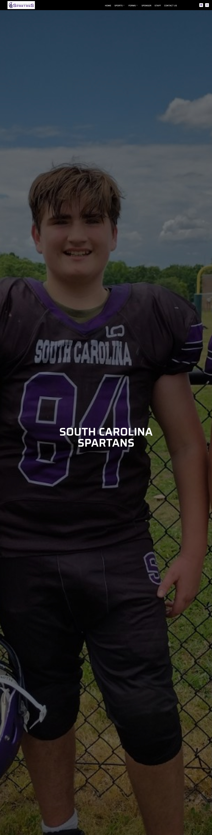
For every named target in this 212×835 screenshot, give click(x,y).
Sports (119, 5)
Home (108, 5)
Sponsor (146, 5)
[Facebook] (201, 5)
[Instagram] (207, 5)
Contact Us (170, 5)
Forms (132, 5)
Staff (158, 5)
